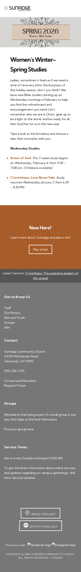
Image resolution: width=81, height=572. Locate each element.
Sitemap (57, 557)
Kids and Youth (14, 318)
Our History (12, 313)
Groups (9, 322)
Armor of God (20, 158)
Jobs (7, 327)
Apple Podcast (43, 514)
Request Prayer (15, 385)
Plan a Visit (40, 249)
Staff (7, 308)
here (30, 429)
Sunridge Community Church (17, 8)
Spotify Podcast (43, 526)
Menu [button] (72, 8)
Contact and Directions (20, 381)
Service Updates (23, 478)
